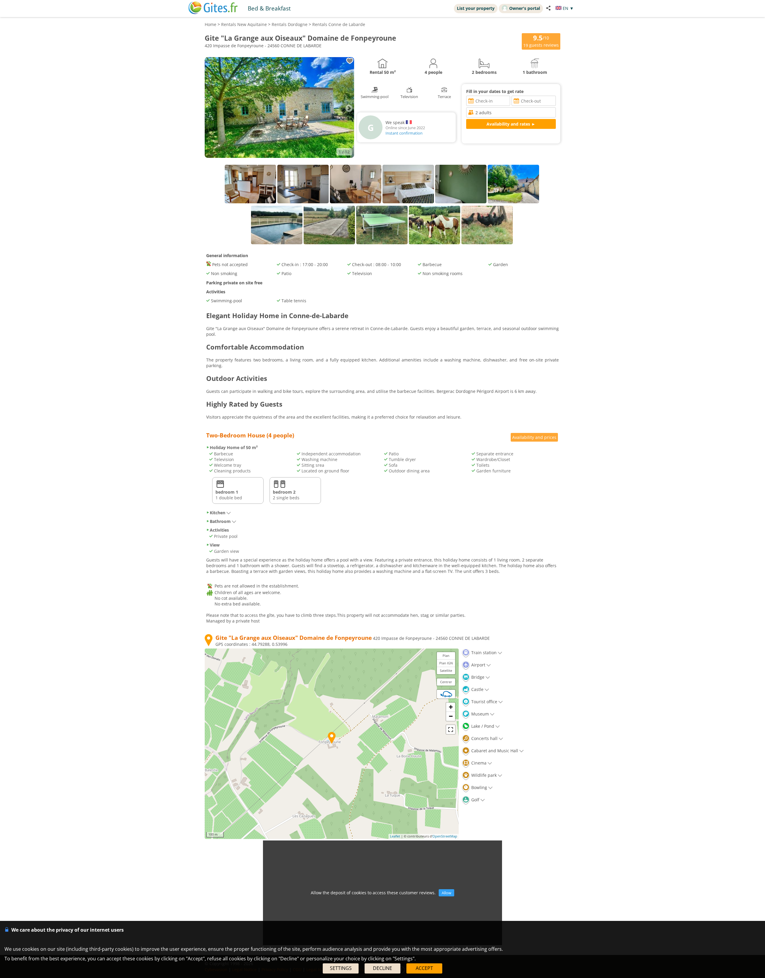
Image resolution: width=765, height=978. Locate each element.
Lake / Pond (482, 726)
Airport (477, 665)
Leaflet (395, 836)
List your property (476, 8)
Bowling (478, 787)
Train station (483, 652)
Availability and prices (534, 437)
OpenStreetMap (444, 836)
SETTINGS (341, 968)
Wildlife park (483, 775)
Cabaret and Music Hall (494, 750)
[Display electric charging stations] (446, 694)
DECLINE (382, 968)
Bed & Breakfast (269, 8)
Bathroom (220, 521)
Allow (446, 892)
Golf (474, 799)
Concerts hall (484, 738)
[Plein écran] (450, 729)
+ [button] (451, 707)
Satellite (446, 670)
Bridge (477, 677)
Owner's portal (524, 8)
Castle (477, 689)
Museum (479, 714)
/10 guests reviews (541, 40)
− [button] (451, 716)
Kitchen (217, 512)
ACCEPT (424, 968)
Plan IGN (446, 663)
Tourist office (483, 701)
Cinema (478, 763)
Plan (446, 655)
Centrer (446, 682)
